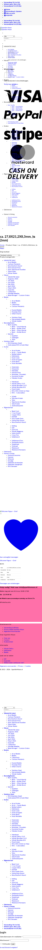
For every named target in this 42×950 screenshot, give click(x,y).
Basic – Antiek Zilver (17, 107)
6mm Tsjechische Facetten (17, 269)
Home (2, 245)
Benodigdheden (9, 102)
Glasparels (14, 144)
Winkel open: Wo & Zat (12, 4)
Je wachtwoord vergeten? (9, 947)
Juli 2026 (10, 66)
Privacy (20, 666)
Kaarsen (10, 218)
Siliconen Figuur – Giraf (8, 560)
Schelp (13, 164)
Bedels (6, 80)
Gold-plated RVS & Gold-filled (15, 123)
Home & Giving (9, 214)
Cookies (28, 666)
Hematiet (14, 145)
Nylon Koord (15, 194)
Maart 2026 (12, 288)
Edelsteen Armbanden (13, 222)
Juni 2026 (10, 67)
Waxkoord (14, 205)
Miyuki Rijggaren (16, 193)
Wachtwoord (5, 940)
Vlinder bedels (15, 99)
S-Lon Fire (14, 196)
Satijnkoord (15, 197)
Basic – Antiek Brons (17, 110)
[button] (2, 248)
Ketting (13, 189)
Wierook (10, 220)
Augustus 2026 (12, 64)
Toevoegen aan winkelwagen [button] (9, 583)
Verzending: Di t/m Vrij (12, 2)
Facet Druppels (15, 137)
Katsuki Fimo (15, 146)
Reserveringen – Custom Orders (16, 77)
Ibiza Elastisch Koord (17, 186)
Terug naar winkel (12, 62)
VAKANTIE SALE (10, 46)
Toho (13, 167)
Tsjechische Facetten (17, 168)
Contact (6, 640)
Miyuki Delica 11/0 (17, 154)
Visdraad (14, 204)
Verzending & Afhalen (11, 627)
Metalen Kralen (16, 150)
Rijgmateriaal (8, 174)
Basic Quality (11, 105)
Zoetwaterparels (16, 171)
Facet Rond (15, 138)
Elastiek (14, 182)
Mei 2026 (10, 68)
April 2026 (11, 286)
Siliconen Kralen (16, 165)
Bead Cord (14, 178)
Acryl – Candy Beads (17, 131)
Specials (10, 111)
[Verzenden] (4, 40)
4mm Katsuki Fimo (14, 268)
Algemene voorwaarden (8, 666)
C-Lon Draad (15, 179)
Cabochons (15, 87)
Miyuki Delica (8, 648)
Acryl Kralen (15, 130)
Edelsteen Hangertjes (13, 224)
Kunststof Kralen (16, 149)
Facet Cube (14, 135)
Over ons (7, 638)
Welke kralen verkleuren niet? (14, 663)
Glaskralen (14, 142)
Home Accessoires (12, 217)
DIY (5, 659)
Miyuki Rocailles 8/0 (17, 157)
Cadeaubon (12, 291)
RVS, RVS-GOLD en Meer (18, 160)
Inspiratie (11, 290)
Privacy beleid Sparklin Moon (14, 629)
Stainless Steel (15, 96)
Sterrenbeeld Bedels (17, 97)
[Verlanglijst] (1, 513)
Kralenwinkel (8, 642)
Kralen (6, 126)
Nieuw (6, 60)
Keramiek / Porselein (17, 148)
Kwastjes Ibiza (15, 92)
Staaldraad (14, 202)
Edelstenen (14, 134)
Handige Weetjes (12, 75)
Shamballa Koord (16, 201)
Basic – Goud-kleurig (17, 106)
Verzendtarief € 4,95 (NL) (12, 6)
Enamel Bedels (15, 91)
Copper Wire (15, 181)
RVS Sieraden (11, 225)
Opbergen (14, 114)
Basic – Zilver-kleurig (17, 109)
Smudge (10, 221)
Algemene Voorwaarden (12, 631)
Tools (13, 116)
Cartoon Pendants (16, 88)
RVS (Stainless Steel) (13, 121)
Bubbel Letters (15, 133)
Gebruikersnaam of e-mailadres (11, 937)
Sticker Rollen (12, 273)
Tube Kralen (15, 169)
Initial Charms (15, 93)
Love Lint (14, 191)
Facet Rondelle (15, 140)
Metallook (14, 153)
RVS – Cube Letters (17, 161)
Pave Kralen (15, 158)
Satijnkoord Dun (16, 200)
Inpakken (14, 113)
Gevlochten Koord (16, 185)
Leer (13, 190)
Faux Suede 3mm (16, 183)
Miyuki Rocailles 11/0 (17, 156)
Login (12, 944)
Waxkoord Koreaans (17, 206)
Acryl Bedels (11, 49)
